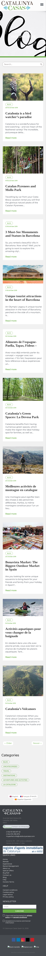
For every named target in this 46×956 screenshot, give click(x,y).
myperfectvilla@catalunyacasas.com (20, 836)
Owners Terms (8, 882)
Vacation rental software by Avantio (23, 952)
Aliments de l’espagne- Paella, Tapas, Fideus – (21, 343)
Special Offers (8, 871)
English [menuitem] (15, 796)
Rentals (6, 862)
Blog (5, 762)
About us (6, 868)
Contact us (7, 875)
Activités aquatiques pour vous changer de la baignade (23, 632)
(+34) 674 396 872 (13, 834)
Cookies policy (8, 892)
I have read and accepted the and (18, 916)
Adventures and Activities (15, 780)
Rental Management (11, 866)
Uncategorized (10, 766)
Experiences (7, 864)
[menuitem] (13, 796)
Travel (6, 771)
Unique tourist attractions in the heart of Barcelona (23, 297)
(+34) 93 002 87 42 (13, 832)
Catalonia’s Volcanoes (20, 709)
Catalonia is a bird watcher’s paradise (18, 115)
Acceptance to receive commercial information (17, 922)
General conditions (10, 890)
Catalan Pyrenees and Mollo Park (20, 188)
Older (8, 743)
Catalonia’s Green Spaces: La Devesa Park (22, 415)
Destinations (9, 775)
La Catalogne (9, 784)
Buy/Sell (6, 873)
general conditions (20, 917)
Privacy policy (8, 897)
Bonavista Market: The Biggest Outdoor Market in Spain (22, 565)
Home (5, 859)
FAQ (4, 880)
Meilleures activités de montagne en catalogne (21, 488)
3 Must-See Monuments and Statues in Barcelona (22, 233)
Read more (11, 138)
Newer (37, 743)
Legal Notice (8, 894)
